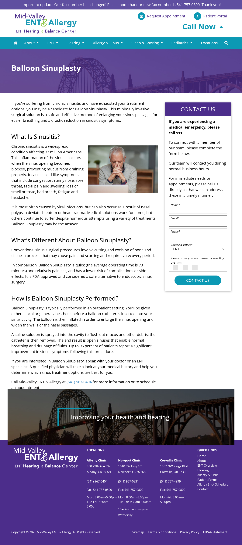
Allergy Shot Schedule (212, 484)
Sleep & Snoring (145, 42)
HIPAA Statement (215, 532)
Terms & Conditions (162, 532)
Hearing (73, 42)
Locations (209, 42)
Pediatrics (179, 42)
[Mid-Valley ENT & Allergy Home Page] (46, 23)
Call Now (199, 26)
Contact (203, 489)
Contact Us (197, 280)
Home (15, 43)
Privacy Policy (189, 532)
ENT (50, 42)
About (29, 42)
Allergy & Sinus (106, 42)
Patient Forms (207, 480)
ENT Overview (207, 465)
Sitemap (138, 532)
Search (226, 43)
